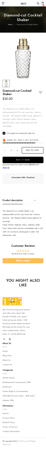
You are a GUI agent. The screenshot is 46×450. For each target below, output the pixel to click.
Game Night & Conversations (15, 391)
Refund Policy (9, 422)
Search (6, 413)
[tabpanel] (7, 83)
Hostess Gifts (8, 400)
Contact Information (11, 431)
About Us (6, 360)
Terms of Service (10, 426)
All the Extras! (9, 377)
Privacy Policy (9, 417)
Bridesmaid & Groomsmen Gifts (17, 382)
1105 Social (23, 441)
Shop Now (7, 355)
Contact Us (7, 364)
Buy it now (23, 160)
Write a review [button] (23, 260)
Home (10, 24)
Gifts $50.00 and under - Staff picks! (19, 395)
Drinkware (7, 386)
